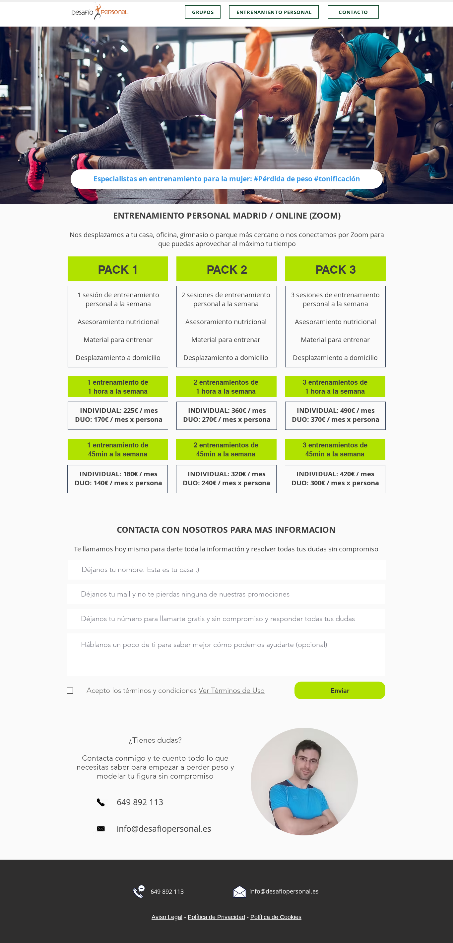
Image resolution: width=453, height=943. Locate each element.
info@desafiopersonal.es (164, 828)
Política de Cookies (275, 917)
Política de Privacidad (216, 917)
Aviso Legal (167, 917)
